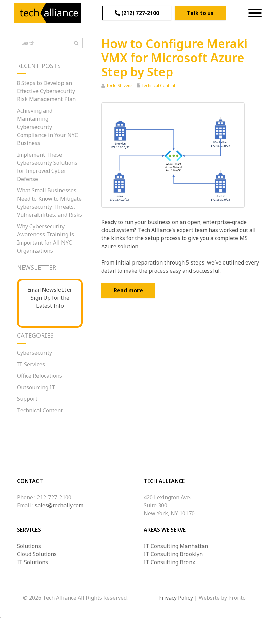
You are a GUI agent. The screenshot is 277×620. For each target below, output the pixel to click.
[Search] (76, 43)
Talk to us (200, 13)
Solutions (29, 546)
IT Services (31, 364)
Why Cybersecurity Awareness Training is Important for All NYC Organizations (45, 238)
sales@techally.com (59, 505)
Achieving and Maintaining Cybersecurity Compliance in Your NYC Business (47, 127)
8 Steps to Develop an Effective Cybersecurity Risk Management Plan (46, 91)
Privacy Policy (175, 597)
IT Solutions (32, 562)
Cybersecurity (34, 353)
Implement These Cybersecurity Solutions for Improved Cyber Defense (47, 167)
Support (27, 399)
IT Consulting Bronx (169, 562)
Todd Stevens (119, 85)
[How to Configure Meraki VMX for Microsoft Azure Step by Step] (173, 154)
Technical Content (158, 85)
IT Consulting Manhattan (176, 546)
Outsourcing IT (36, 387)
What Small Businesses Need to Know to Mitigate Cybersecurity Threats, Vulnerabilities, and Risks (49, 203)
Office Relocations (39, 376)
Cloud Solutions (37, 554)
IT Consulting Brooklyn (173, 554)
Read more (128, 290)
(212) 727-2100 (139, 13)
